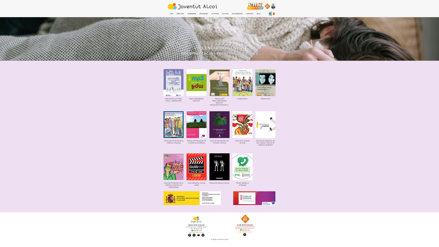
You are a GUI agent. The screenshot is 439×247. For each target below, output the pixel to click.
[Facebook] (189, 235)
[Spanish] (274, 14)
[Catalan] (270, 14)
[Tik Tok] (203, 235)
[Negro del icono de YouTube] (198, 235)
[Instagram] (244, 234)
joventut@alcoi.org (196, 232)
